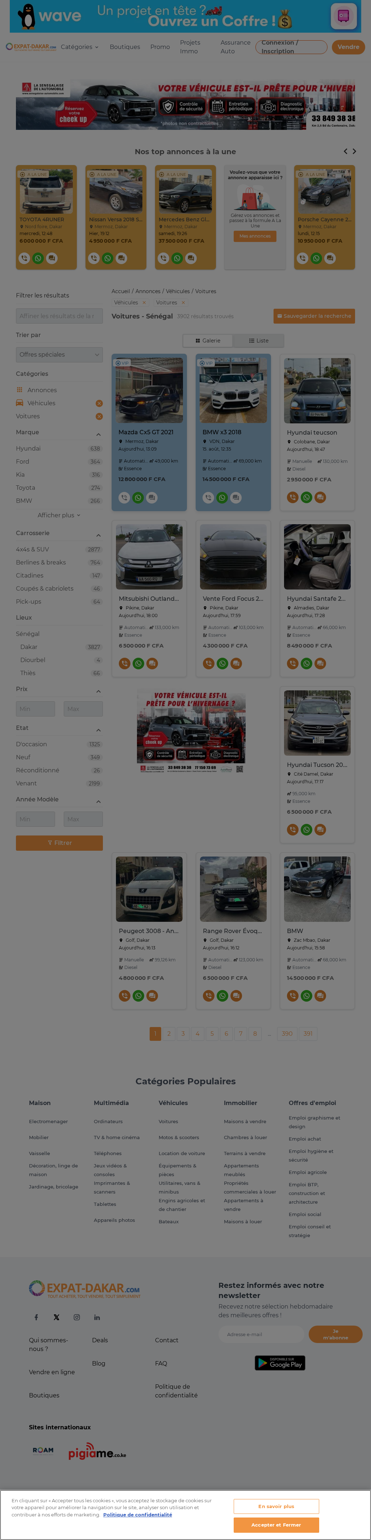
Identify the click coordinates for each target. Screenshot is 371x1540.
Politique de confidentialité (137, 1515)
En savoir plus (276, 1506)
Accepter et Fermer (276, 1525)
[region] (185, 1515)
